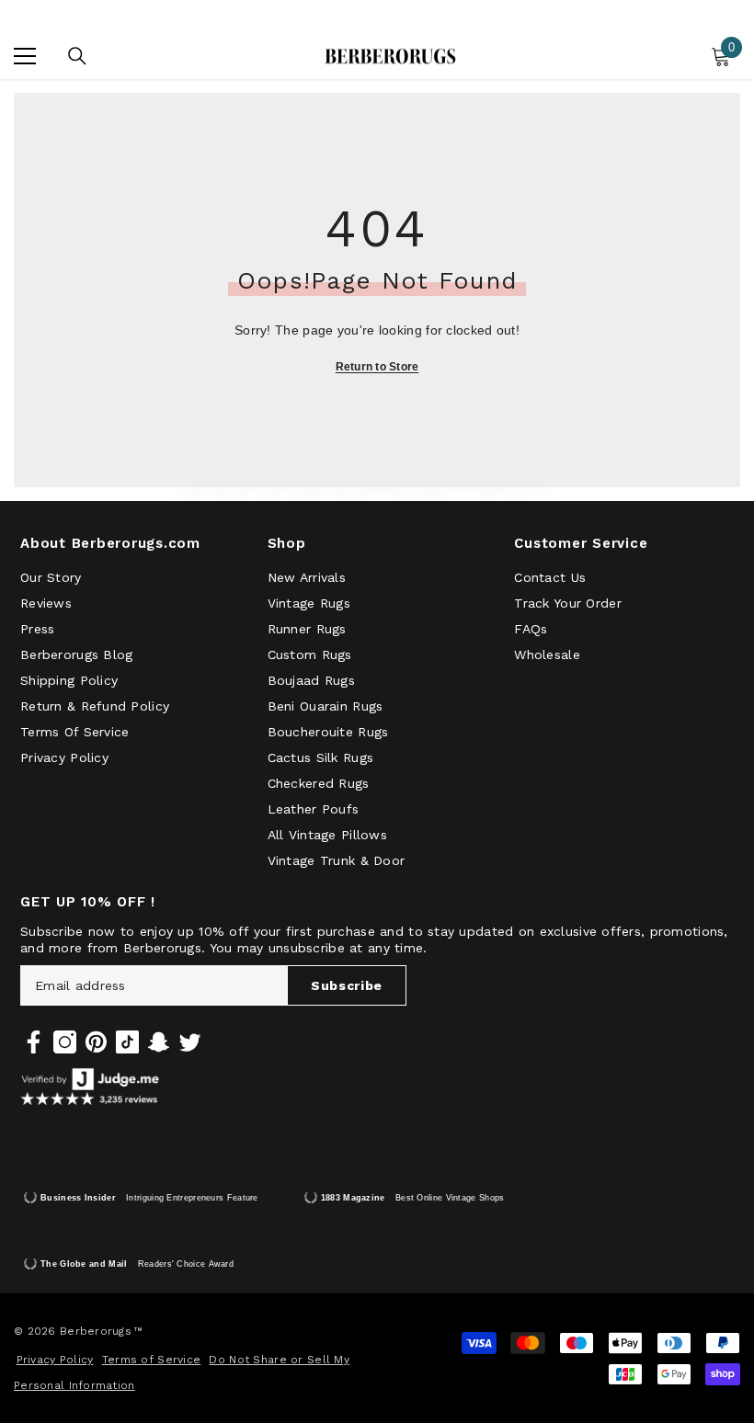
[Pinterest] (96, 1042)
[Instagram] (64, 1042)
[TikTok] (127, 1042)
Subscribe (347, 985)
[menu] (25, 56)
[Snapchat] (158, 1042)
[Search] (77, 56)
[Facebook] (33, 1042)
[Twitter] (190, 1042)
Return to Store (377, 366)
